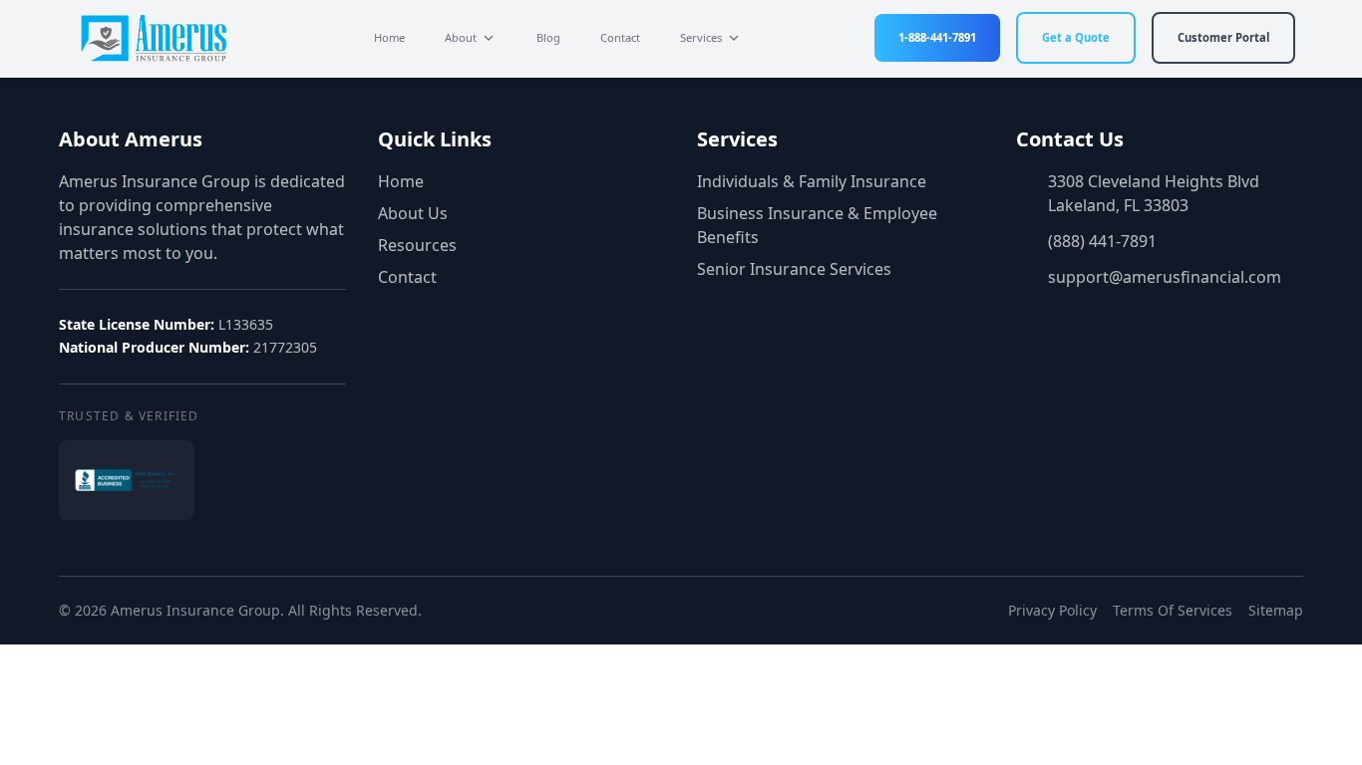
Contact (620, 37)
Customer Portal (1223, 37)
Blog (548, 37)
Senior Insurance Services (794, 269)
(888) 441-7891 (1102, 241)
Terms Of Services (1172, 610)
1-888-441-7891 (937, 37)
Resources (417, 245)
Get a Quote (1076, 37)
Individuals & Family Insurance (811, 181)
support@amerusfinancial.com (1164, 277)
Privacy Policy (1052, 610)
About (461, 37)
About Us (413, 213)
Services (701, 37)
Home (389, 37)
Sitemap (1275, 610)
